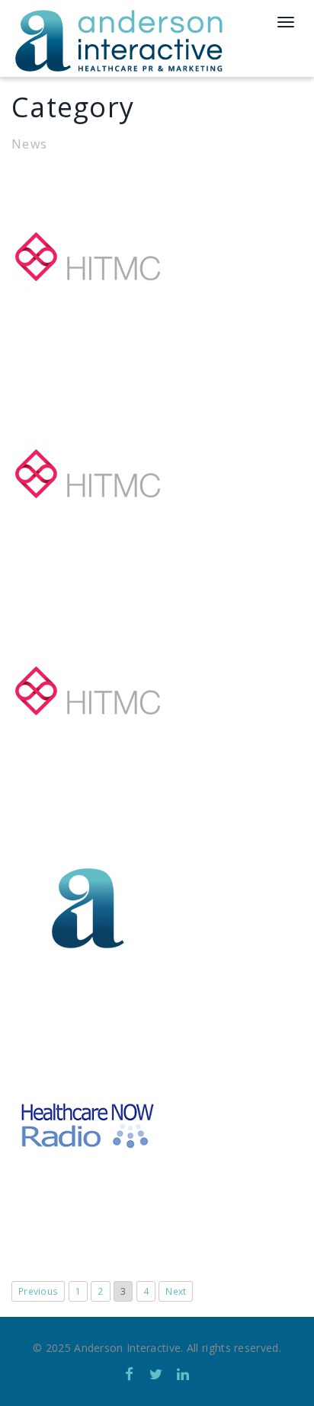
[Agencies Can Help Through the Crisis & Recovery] (157, 691)
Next (175, 1291)
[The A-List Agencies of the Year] (157, 257)
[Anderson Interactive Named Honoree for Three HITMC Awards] (157, 908)
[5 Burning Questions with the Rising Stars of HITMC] (157, 474)
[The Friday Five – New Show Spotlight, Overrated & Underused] (157, 1125)
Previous (38, 1291)
